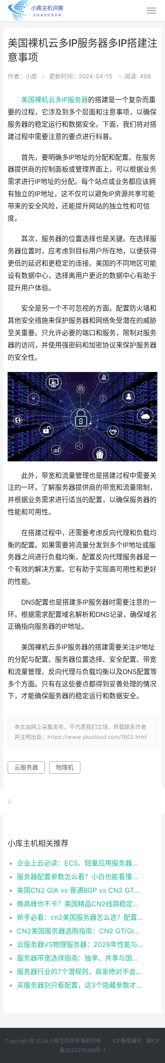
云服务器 (26, 767)
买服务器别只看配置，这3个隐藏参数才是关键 (80, 985)
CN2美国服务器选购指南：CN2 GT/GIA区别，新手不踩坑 (80, 931)
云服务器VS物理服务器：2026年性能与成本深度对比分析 (80, 944)
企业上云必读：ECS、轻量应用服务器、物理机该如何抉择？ (80, 863)
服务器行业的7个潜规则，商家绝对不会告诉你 (80, 971)
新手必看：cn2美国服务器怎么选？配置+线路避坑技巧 (80, 917)
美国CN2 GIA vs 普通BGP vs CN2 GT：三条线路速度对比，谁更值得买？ (80, 890)
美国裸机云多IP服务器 (54, 100)
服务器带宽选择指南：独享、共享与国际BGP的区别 (80, 958)
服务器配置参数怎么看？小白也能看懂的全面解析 (80, 876)
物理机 (65, 767)
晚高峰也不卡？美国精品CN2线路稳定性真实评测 (80, 903)
